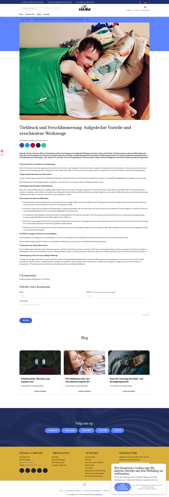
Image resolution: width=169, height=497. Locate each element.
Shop (21, 14)
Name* (21, 292)
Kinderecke (30, 14)
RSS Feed (106, 491)
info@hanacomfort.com (33, 465)
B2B (61, 491)
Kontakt (46, 14)
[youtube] (39, 470)
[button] (87, 344)
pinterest (87, 430)
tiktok (118, 430)
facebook (53, 430)
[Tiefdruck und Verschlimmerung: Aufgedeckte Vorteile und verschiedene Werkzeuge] (40, 363)
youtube (103, 430)
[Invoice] (84, 484)
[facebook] (21, 470)
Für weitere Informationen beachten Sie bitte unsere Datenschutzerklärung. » (147, 487)
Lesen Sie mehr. (40, 391)
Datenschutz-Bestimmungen (92, 491)
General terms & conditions (73, 491)
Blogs (39, 14)
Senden (25, 320)
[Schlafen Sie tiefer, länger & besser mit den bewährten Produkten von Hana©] (84, 8)
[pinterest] (33, 470)
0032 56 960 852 (27, 462)
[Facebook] (21, 145)
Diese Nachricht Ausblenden (122, 487)
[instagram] (27, 470)
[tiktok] (45, 470)
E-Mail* (101, 292)
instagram (70, 430)
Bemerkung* (23, 301)
